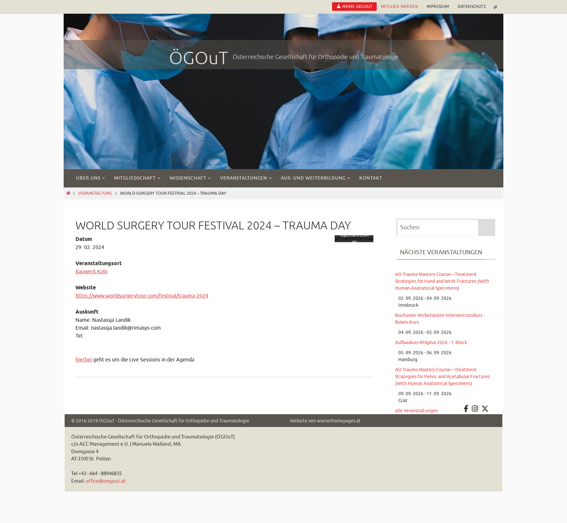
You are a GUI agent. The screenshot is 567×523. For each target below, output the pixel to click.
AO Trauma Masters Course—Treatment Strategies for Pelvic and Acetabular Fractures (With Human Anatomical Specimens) (442, 376)
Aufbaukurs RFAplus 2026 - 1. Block (431, 342)
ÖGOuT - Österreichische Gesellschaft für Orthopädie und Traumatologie (174, 421)
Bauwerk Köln (91, 271)
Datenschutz (472, 6)
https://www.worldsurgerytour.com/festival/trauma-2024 (141, 296)
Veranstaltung (95, 193)
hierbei (83, 360)
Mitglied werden (399, 6)
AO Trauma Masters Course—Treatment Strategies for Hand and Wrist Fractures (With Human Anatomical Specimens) (442, 281)
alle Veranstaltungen (416, 411)
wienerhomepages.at (339, 421)
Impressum (438, 6)
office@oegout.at (106, 481)
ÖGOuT (198, 58)
